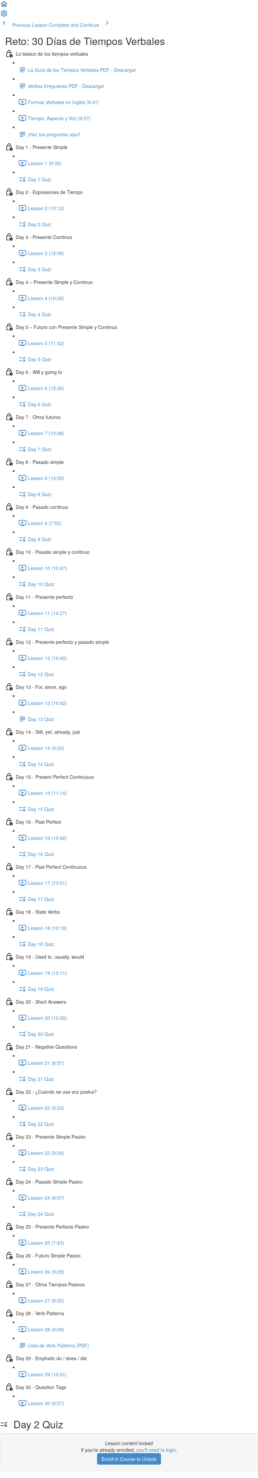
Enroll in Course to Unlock (129, 1459)
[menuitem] (4, 15)
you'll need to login (156, 1449)
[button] (4, 6)
